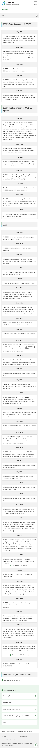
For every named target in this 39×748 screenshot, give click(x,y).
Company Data (7, 696)
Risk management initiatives (11, 709)
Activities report (7, 702)
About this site (23, 736)
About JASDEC (10, 690)
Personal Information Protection (10, 740)
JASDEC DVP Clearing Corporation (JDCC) (16, 716)
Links (4, 722)
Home (3, 731)
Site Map (4, 736)
